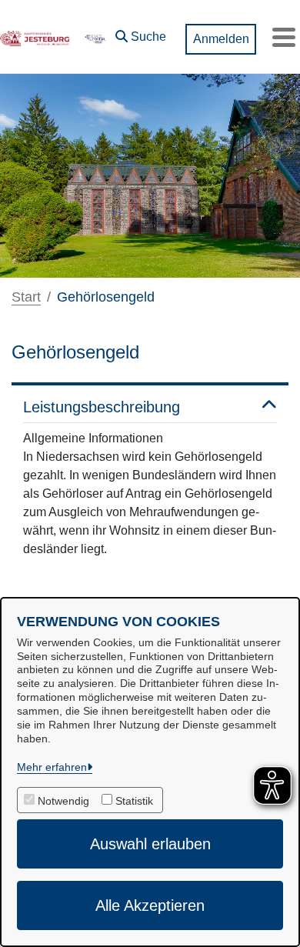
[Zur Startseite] (34, 37)
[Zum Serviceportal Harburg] (95, 37)
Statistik (134, 801)
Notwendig (63, 801)
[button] (141, 33)
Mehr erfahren (52, 767)
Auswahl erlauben (150, 843)
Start (26, 297)
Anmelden (221, 38)
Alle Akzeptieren (150, 905)
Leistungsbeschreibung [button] (101, 406)
